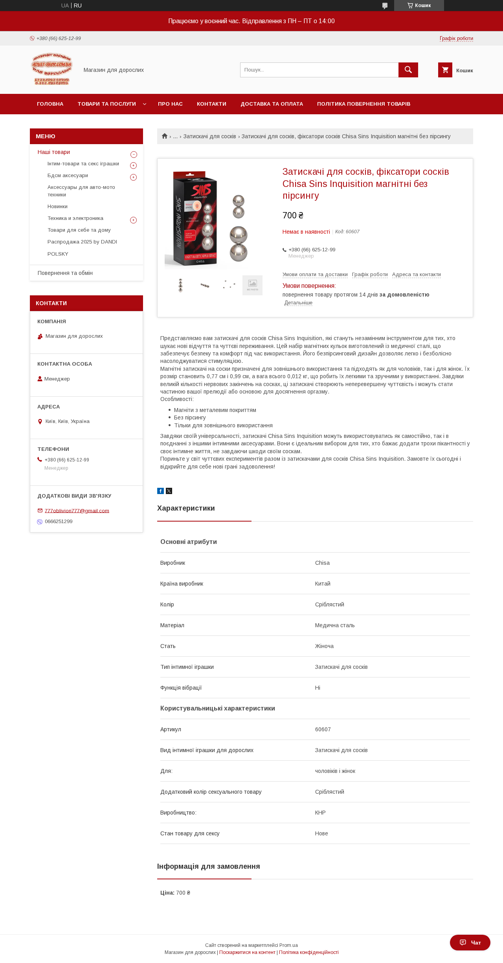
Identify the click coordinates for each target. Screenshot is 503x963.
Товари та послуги (106, 104)
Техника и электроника (75, 218)
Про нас (170, 104)
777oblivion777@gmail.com (77, 510)
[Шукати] (408, 69)
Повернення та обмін (65, 273)
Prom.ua (288, 945)
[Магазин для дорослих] (52, 84)
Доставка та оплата (271, 104)
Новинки (58, 206)
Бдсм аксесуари (68, 175)
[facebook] (160, 492)
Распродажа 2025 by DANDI (82, 242)
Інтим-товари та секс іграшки (83, 164)
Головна (50, 104)
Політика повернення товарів (363, 104)
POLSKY (58, 254)
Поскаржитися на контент (247, 952)
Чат (476, 942)
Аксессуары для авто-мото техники (81, 190)
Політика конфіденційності (309, 952)
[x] (169, 492)
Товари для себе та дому (79, 230)
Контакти (211, 104)
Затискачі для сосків (210, 136)
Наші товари (54, 152)
